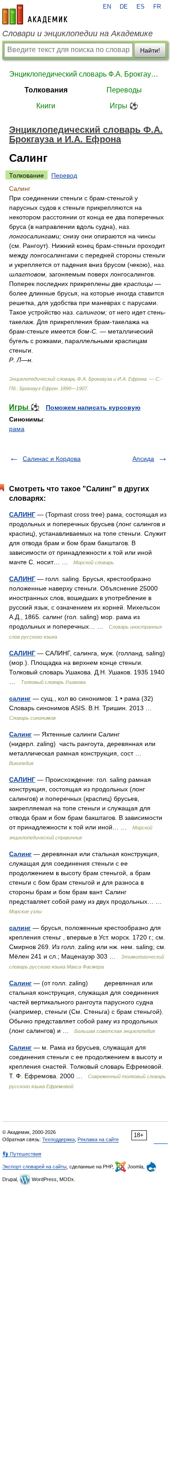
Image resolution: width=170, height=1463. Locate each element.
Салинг (20, 734)
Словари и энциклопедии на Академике (77, 33)
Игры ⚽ (124, 106)
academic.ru (35, 14)
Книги (45, 106)
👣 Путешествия (21, 1154)
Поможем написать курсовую (93, 407)
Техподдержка (58, 1139)
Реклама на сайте (98, 1139)
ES (140, 7)
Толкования (46, 90)
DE (124, 7)
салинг (20, 698)
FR (157, 7)
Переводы (124, 90)
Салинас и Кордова (52, 458)
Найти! (150, 50)
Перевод (64, 175)
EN (107, 7)
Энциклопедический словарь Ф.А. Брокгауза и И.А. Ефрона (85, 74)
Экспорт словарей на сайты (34, 1166)
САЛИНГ (22, 514)
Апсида (143, 458)
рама (16, 428)
